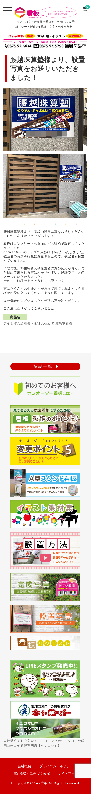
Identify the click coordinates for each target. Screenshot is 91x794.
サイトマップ (68, 773)
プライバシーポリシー (56, 766)
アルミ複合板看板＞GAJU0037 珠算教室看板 (38, 324)
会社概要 (24, 766)
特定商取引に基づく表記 (31, 773)
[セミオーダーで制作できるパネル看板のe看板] (45, 15)
